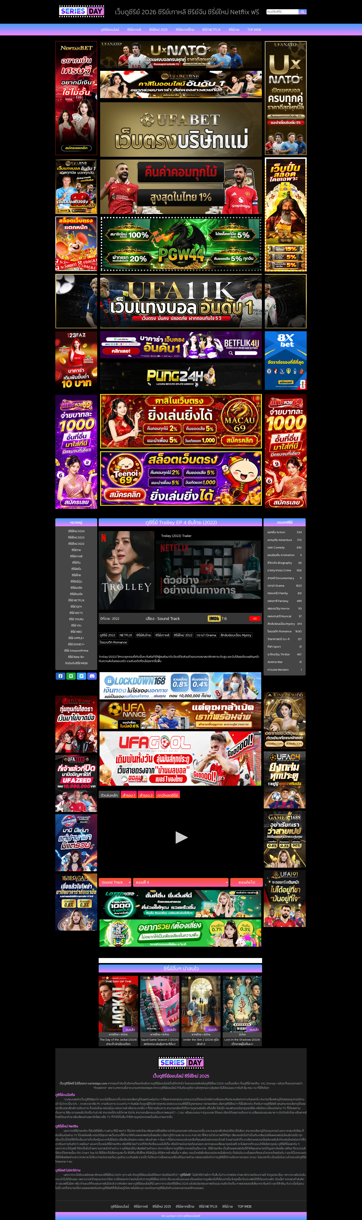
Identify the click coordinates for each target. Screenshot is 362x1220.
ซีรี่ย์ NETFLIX (211, 29)
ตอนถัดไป (247, 882)
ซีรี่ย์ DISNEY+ (76, 644)
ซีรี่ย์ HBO (76, 632)
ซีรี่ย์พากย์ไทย (185, 29)
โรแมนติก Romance (113, 642)
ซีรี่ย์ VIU (76, 625)
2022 (115, 618)
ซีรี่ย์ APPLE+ (76, 638)
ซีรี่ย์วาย (234, 29)
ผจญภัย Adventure (280, 540)
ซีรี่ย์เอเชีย (76, 588)
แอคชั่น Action (276, 532)
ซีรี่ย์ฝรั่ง (76, 569)
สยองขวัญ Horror (279, 609)
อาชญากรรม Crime (279, 570)
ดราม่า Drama (206, 635)
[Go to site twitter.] (81, 676)
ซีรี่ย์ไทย (76, 575)
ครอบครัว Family (278, 593)
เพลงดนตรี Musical (279, 616)
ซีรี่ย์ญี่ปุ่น (76, 581)
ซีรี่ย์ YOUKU (76, 619)
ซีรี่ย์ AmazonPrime (76, 650)
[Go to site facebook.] (60, 676)
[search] (303, 11)
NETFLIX (126, 635)
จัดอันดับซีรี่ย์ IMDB (76, 663)
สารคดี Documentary (281, 578)
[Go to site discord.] (92, 676)
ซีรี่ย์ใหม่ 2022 (76, 544)
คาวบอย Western (278, 670)
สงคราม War (275, 662)
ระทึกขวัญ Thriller (279, 654)
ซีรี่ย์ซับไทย (143, 635)
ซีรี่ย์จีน (76, 562)
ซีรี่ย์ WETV (76, 613)
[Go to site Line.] (71, 676)
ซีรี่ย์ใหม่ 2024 (76, 531)
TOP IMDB (254, 29)
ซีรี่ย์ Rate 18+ (76, 657)
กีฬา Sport (274, 647)
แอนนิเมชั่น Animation (281, 555)
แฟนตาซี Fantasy (278, 601)
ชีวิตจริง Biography (280, 563)
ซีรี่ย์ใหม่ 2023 (76, 537)
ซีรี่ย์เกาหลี (134, 29)
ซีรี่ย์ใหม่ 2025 (158, 29)
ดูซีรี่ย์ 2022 (107, 635)
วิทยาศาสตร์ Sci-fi (279, 639)
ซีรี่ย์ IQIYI (76, 606)
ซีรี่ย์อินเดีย (76, 594)
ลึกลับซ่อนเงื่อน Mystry (236, 635)
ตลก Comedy (276, 548)
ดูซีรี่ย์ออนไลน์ (110, 29)
